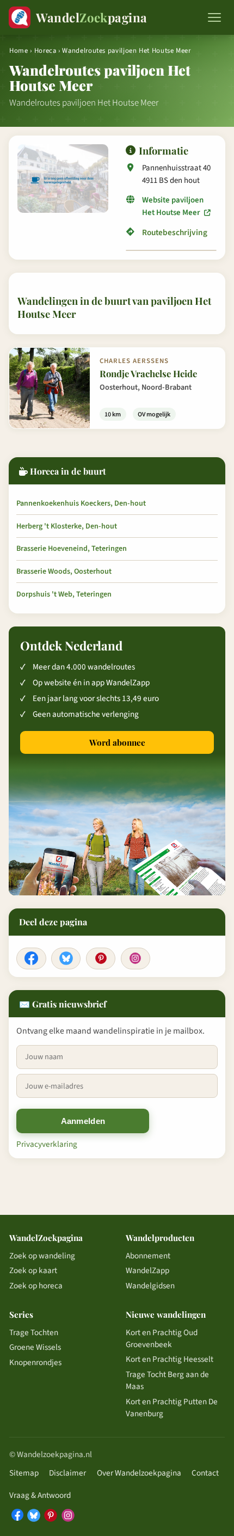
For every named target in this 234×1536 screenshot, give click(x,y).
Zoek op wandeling (42, 1256)
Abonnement (148, 1256)
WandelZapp (147, 1270)
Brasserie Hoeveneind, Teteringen (71, 548)
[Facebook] (31, 958)
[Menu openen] (214, 17)
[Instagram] (135, 958)
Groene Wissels (35, 1347)
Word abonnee (117, 742)
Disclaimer (67, 1473)
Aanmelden (83, 1121)
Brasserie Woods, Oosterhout (64, 571)
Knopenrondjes (35, 1362)
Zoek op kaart (33, 1270)
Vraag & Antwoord (40, 1495)
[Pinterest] (100, 958)
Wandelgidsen (150, 1286)
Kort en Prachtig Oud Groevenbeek (162, 1338)
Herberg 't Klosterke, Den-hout (66, 526)
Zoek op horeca (36, 1286)
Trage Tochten (33, 1332)
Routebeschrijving (174, 232)
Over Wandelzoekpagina (139, 1473)
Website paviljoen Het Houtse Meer (173, 206)
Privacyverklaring (46, 1144)
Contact (205, 1473)
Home (18, 51)
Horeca (45, 51)
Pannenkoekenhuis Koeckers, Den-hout (81, 503)
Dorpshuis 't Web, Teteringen (64, 594)
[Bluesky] (66, 958)
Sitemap (24, 1473)
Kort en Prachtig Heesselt (169, 1359)
